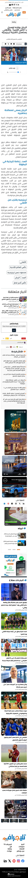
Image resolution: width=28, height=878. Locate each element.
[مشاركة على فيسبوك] (12, 4)
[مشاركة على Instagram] (18, 860)
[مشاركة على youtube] (10, 5)
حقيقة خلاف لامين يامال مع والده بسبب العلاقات (14, 791)
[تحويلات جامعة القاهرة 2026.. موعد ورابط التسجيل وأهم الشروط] (22, 543)
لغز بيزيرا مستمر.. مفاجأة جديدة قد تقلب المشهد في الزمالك (13, 356)
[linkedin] (23, 503)
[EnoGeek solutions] (14, 874)
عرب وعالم (20, 851)
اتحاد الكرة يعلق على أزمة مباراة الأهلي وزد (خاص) (14, 632)
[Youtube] (8, 503)
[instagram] (16, 503)
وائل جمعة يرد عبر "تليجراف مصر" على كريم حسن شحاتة (15, 685)
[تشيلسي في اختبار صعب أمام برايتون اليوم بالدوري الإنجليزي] (14, 727)
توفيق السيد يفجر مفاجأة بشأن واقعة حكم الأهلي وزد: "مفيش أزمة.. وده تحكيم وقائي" (14, 605)
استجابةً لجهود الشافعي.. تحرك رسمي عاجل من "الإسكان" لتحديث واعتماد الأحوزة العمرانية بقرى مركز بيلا (14, 368)
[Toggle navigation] (24, 12)
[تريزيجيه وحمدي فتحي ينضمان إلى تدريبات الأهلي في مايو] (23, 305)
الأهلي (23, 262)
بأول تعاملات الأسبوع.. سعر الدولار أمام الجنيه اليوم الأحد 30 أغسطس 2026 (14, 362)
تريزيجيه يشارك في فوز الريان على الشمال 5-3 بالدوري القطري (10, 298)
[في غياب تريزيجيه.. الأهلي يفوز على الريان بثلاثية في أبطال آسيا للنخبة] (23, 312)
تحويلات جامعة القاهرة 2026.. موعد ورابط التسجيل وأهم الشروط (10, 543)
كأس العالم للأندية (18, 267)
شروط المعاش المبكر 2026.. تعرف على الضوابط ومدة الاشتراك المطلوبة (10, 536)
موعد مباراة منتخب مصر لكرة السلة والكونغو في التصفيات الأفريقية (15, 712)
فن (11, 846)
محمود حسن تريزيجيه (17, 272)
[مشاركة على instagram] (14, 4)
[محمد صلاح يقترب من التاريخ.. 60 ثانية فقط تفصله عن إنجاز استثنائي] (14, 753)
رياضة (14, 22)
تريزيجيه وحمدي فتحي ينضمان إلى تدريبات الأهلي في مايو (10, 305)
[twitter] (19, 503)
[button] (18, 549)
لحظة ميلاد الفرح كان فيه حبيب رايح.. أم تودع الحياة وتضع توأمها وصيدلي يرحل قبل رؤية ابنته (14, 401)
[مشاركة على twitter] (16, 4)
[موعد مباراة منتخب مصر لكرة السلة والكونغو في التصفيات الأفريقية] (14, 700)
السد (24, 277)
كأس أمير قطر (20, 283)
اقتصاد (21, 848)
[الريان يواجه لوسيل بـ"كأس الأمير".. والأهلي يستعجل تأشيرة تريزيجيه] (11, 44)
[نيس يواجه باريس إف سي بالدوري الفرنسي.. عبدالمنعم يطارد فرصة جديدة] (14, 647)
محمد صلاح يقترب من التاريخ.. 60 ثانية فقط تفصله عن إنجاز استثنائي (15, 765)
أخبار (22, 844)
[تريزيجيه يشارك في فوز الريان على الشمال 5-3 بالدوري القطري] (23, 299)
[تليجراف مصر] (13, 14)
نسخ (14, 330)
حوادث (9, 851)
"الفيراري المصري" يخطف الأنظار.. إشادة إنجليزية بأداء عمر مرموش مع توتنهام (14, 394)
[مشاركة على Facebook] (22, 860)
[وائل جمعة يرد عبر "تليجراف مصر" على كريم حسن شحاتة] (14, 674)
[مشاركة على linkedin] (18, 4)
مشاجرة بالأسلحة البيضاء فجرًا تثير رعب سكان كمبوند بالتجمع (14, 375)
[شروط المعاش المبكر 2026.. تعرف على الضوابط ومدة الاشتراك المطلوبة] (22, 535)
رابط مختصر (14, 323)
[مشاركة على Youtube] (14, 860)
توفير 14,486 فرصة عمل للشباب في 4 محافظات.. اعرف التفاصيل (14, 388)
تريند (20, 528)
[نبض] (4, 503)
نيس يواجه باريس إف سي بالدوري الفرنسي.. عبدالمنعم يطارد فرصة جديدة (14, 659)
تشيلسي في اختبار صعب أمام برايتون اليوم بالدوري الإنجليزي (15, 738)
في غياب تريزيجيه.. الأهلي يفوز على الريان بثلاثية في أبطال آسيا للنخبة (10, 311)
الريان (17, 277)
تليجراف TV (8, 844)
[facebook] (12, 503)
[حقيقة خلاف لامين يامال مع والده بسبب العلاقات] (14, 779)
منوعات (21, 846)
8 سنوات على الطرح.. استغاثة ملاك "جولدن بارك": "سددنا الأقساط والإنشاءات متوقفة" (13, 382)
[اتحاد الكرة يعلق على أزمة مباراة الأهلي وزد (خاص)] (14, 621)
